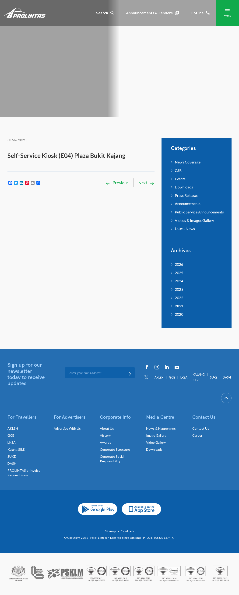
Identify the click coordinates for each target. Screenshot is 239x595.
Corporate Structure (115, 449)
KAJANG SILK (199, 377)
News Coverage (187, 162)
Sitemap (110, 531)
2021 (179, 306)
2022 (179, 297)
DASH (227, 377)
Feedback (127, 531)
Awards (105, 442)
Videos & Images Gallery (194, 220)
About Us (107, 428)
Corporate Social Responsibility (112, 458)
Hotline (197, 13)
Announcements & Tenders (149, 13)
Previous (120, 182)
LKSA (183, 377)
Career (197, 435)
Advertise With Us (67, 428)
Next (143, 182)
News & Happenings (161, 428)
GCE (172, 377)
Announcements (187, 203)
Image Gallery (156, 435)
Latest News (185, 228)
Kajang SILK (16, 449)
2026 (179, 264)
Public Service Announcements (199, 212)
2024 (179, 281)
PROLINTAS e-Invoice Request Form (23, 472)
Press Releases (186, 195)
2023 (179, 289)
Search (102, 13)
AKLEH (159, 377)
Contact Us (200, 428)
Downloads (184, 187)
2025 (179, 272)
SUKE (213, 377)
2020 (179, 314)
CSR (178, 170)
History (105, 435)
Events (180, 179)
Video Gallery (156, 442)
